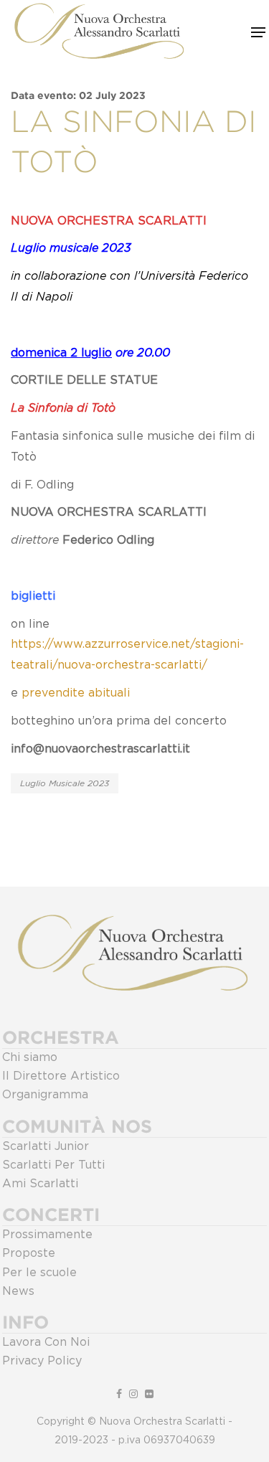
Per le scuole (39, 1272)
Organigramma (45, 1094)
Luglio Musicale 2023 (64, 783)
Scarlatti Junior (45, 1146)
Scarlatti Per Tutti (53, 1165)
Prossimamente (47, 1234)
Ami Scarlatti (40, 1183)
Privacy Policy (42, 1361)
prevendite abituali (76, 693)
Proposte (28, 1253)
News (18, 1291)
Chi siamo (29, 1057)
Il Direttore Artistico (61, 1076)
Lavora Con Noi (46, 1342)
